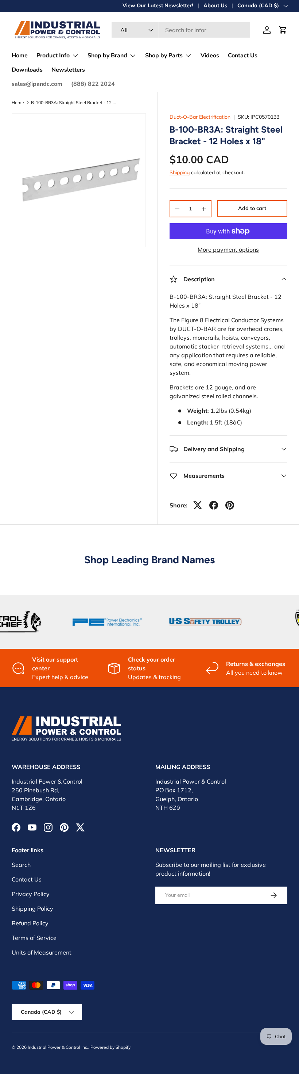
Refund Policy (30, 923)
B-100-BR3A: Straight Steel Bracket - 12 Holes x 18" (75, 102)
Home (20, 56)
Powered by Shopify (110, 1047)
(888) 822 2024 (93, 84)
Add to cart (252, 208)
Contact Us (242, 56)
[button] (283, 30)
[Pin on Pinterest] (230, 505)
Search (21, 864)
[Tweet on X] (198, 505)
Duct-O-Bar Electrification (200, 117)
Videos (210, 56)
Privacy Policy (31, 894)
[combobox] (181, 30)
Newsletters (68, 70)
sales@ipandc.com (37, 84)
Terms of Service (34, 937)
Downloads (27, 70)
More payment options (228, 249)
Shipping (180, 172)
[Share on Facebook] (214, 505)
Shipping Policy (32, 908)
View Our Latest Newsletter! (158, 5)
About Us (215, 5)
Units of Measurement (41, 952)
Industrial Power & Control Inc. (58, 1047)
